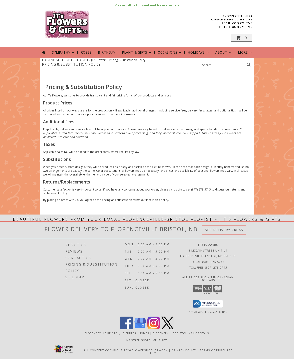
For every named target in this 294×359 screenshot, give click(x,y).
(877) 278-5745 (242, 27)
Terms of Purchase (216, 350)
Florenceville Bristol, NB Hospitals (181, 333)
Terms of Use (159, 353)
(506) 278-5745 (242, 23)
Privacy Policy (184, 350)
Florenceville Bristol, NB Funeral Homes (117, 333)
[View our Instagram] (153, 328)
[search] (248, 64)
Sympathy (61, 52)
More (243, 52)
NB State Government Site (146, 340)
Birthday (106, 52)
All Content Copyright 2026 (107, 350)
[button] (241, 38)
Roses (86, 52)
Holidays (196, 52)
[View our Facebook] (126, 328)
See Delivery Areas (224, 230)
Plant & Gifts (134, 52)
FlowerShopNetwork (150, 350)
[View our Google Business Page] (140, 328)
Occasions (167, 52)
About (221, 52)
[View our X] (167, 328)
